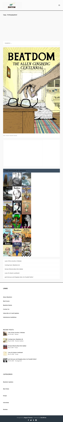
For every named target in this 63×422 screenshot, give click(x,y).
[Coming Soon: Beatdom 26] (5, 340)
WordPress (43, 417)
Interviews (6, 402)
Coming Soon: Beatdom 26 (12, 265)
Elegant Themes (28, 417)
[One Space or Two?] (31, 18)
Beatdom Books (7, 305)
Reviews (16, 334)
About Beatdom (7, 297)
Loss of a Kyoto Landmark (12, 273)
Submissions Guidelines (9, 317)
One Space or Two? (31, 22)
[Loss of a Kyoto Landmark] (5, 354)
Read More (9, 34)
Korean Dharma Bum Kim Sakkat (14, 269)
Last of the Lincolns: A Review (13, 261)
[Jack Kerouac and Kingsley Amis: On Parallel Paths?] (5, 360)
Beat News (6, 389)
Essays (16, 347)
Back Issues (6, 301)
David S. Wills (24, 24)
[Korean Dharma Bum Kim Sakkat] (5, 347)
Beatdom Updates (19, 341)
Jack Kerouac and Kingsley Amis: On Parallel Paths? (19, 277)
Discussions (37, 24)
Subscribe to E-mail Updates (11, 313)
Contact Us (6, 309)
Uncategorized (18, 361)
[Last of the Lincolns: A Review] (5, 334)
